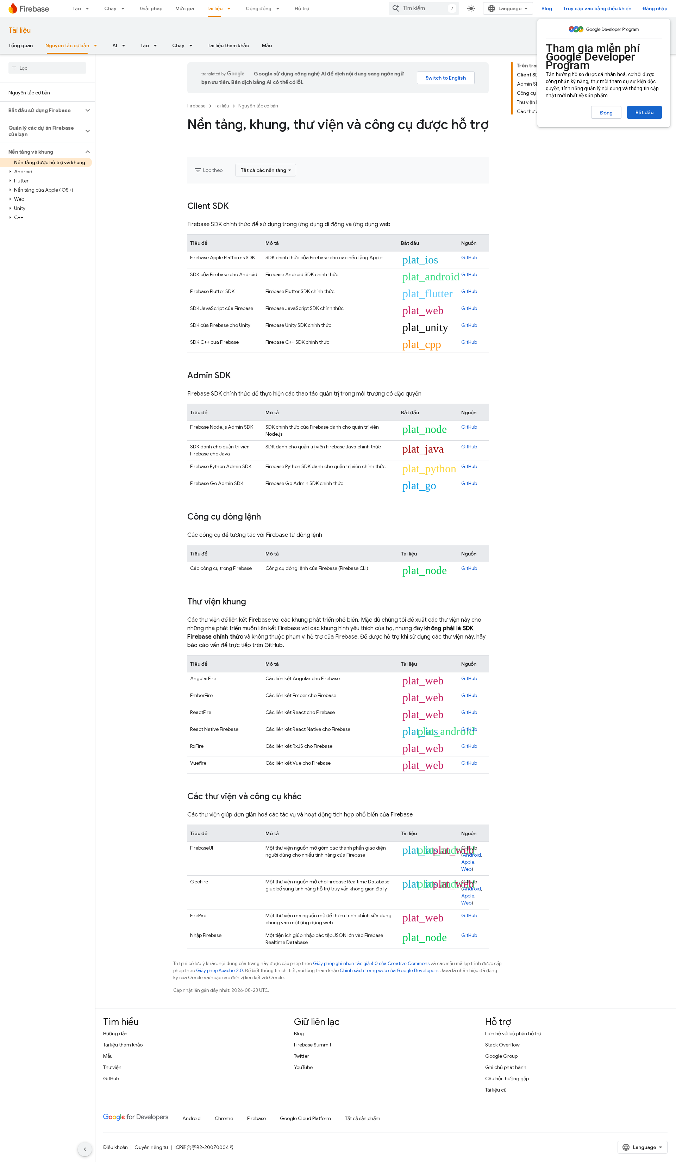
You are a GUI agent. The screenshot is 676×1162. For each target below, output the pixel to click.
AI (114, 45)
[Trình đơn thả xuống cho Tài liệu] (231, 8)
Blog (547, 8)
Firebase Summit (312, 1045)
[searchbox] (47, 68)
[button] (41, 110)
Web (466, 869)
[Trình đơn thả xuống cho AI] (125, 45)
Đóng (606, 113)
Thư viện (112, 1067)
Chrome (224, 1118)
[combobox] (424, 8)
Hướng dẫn (115, 1033)
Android (472, 855)
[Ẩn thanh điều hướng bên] (85, 1149)
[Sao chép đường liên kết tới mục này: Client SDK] (236, 207)
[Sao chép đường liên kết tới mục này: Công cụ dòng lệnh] (268, 517)
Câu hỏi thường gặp (507, 1078)
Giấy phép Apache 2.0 (219, 971)
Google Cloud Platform (305, 1118)
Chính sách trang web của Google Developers (389, 971)
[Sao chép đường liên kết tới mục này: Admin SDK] (238, 376)
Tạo (77, 8)
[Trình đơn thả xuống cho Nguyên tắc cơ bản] (97, 45)
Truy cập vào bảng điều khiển (597, 8)
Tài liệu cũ (496, 1090)
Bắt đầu (644, 112)
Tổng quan (20, 45)
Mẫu (267, 45)
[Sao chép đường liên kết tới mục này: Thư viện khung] (253, 602)
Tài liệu (215, 8)
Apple (467, 862)
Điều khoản (115, 1147)
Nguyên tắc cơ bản (67, 45)
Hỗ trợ (302, 8)
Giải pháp (151, 8)
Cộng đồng (258, 8)
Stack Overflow (502, 1045)
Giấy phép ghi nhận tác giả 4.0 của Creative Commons (371, 964)
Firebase (196, 106)
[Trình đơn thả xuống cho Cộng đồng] (279, 8)
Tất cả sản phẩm (362, 1118)
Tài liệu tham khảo (228, 45)
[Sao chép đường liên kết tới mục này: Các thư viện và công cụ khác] (308, 797)
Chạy (110, 8)
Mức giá (184, 8)
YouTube (303, 1067)
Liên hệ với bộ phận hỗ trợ (513, 1033)
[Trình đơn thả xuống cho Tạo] (89, 8)
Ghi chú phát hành (505, 1067)
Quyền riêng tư (151, 1147)
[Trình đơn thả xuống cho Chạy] (125, 8)
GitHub (469, 257)
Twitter (301, 1056)
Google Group (501, 1056)
